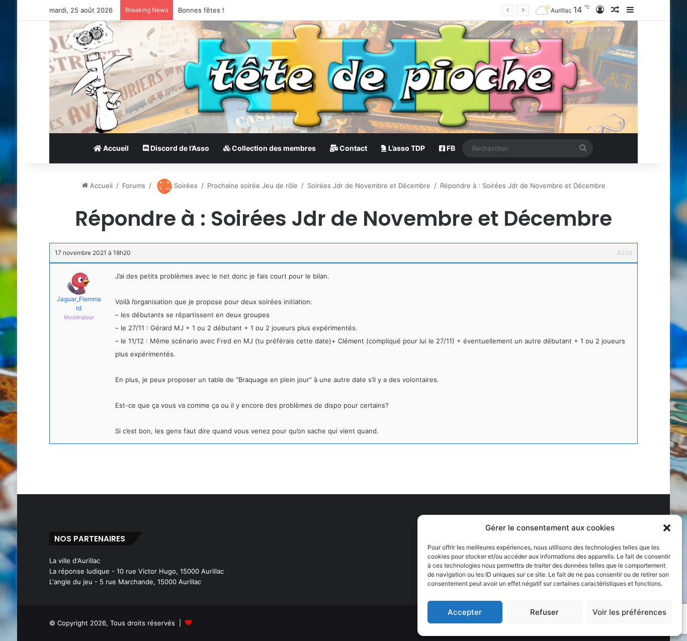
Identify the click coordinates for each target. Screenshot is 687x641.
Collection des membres (273, 148)
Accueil (115, 148)
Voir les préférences (629, 612)
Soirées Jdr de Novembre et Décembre (369, 185)
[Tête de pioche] (343, 77)
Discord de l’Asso (179, 148)
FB (450, 148)
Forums (133, 185)
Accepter (465, 612)
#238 (624, 252)
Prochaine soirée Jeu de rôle (252, 185)
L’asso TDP (406, 148)
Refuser (544, 612)
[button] (667, 528)
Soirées (185, 185)
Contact (352, 148)
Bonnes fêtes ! (201, 10)
